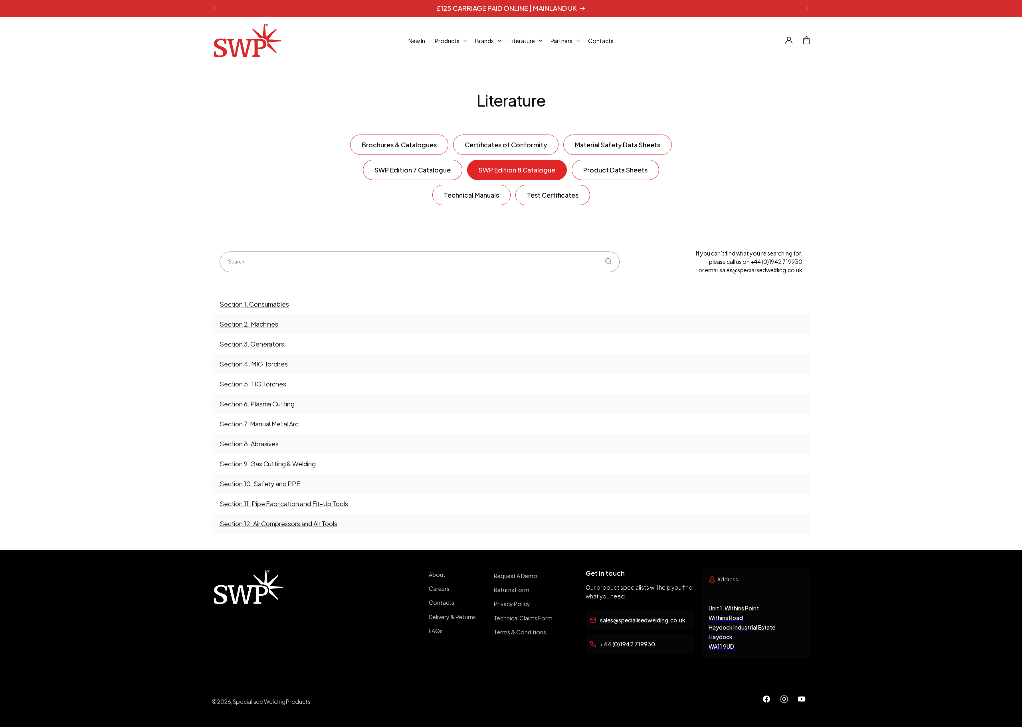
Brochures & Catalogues (399, 145)
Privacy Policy (512, 603)
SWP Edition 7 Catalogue (412, 170)
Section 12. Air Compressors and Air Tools (278, 523)
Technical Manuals (471, 195)
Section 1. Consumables (254, 304)
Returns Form (511, 589)
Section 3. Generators (252, 344)
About (437, 574)
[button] (450, 40)
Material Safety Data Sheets (617, 145)
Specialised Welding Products (272, 701)
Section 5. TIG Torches (253, 384)
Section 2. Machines (249, 324)
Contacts (441, 602)
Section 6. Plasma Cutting (257, 404)
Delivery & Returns (452, 616)
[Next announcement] (807, 8)
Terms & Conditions (520, 632)
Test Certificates (552, 195)
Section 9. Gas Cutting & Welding (268, 464)
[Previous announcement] (214, 8)
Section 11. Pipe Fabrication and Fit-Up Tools (284, 503)
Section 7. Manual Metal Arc (259, 424)
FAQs (436, 630)
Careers (439, 588)
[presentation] (420, 262)
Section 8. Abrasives (249, 444)
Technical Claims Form (523, 618)
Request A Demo (515, 575)
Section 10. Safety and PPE (260, 483)
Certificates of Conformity (506, 145)
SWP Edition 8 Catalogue (517, 170)
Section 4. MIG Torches (253, 364)
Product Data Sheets (615, 170)
